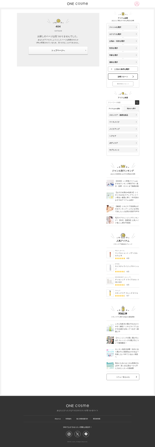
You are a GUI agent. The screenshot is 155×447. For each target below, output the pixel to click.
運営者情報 (96, 419)
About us (58, 419)
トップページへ (58, 50)
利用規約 (68, 419)
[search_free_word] (137, 102)
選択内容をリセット (123, 84)
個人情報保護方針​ (82, 419)
